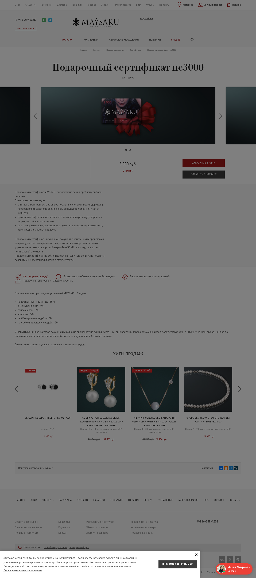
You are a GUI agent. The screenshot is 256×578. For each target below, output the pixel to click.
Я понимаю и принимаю (177, 564)
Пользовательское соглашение (22, 570)
